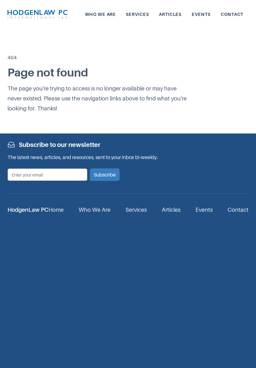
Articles (170, 14)
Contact (232, 14)
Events (201, 14)
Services (137, 14)
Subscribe (105, 175)
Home (56, 209)
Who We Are (95, 209)
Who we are (100, 14)
